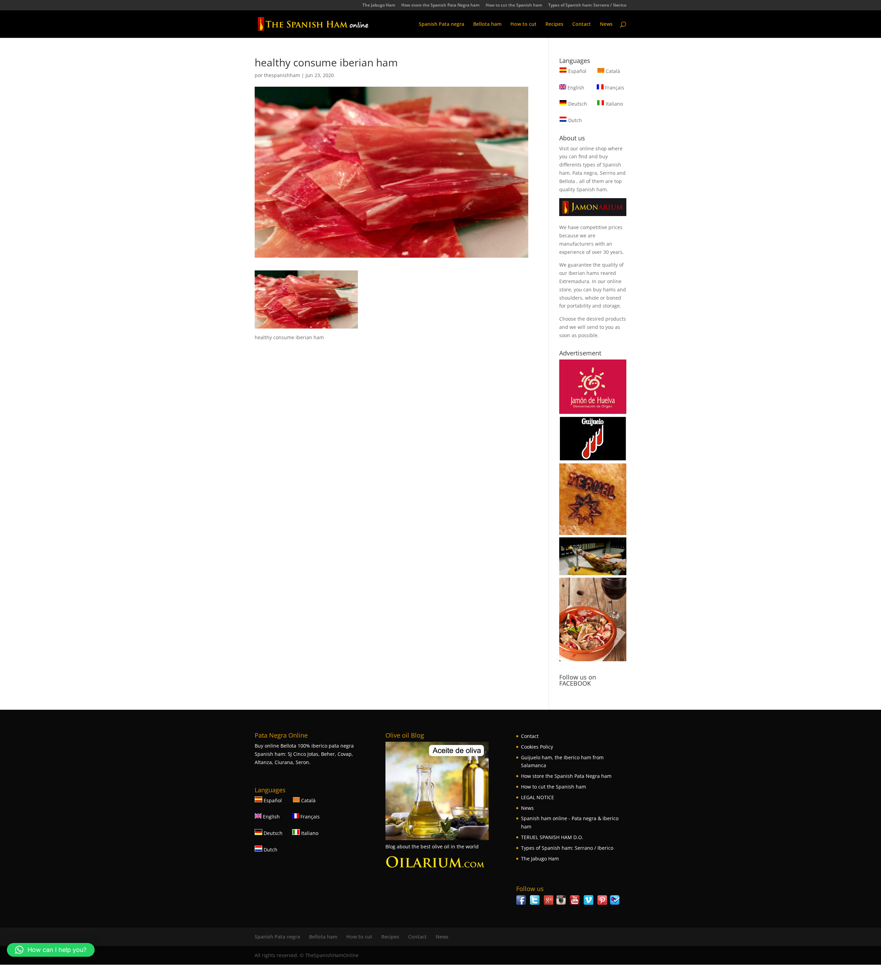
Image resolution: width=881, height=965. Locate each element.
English (575, 87)
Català (612, 71)
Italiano (613, 103)
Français (614, 87)
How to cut (523, 24)
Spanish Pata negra (441, 24)
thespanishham (282, 75)
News (606, 24)
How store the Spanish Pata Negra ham (440, 5)
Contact (581, 24)
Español (577, 71)
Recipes (554, 24)
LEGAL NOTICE (537, 797)
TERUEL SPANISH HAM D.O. (552, 837)
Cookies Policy (537, 746)
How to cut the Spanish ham (514, 5)
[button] (51, 950)
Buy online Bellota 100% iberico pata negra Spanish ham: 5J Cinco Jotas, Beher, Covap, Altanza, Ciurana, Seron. (304, 753)
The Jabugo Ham (378, 5)
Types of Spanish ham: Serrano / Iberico (587, 5)
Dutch (574, 120)
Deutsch (577, 103)
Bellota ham (487, 24)
